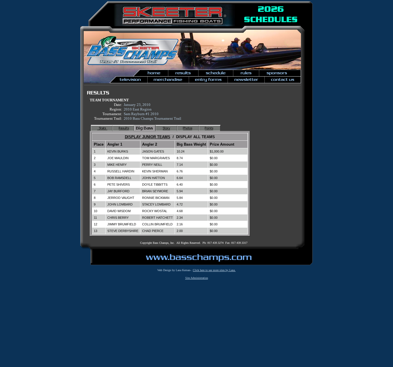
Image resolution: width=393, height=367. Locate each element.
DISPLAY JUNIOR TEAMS (147, 137)
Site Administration (196, 277)
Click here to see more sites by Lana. (214, 270)
